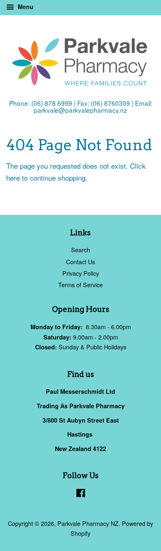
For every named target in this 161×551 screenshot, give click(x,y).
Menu (24, 6)
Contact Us (80, 261)
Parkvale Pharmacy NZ (87, 523)
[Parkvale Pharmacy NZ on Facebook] (80, 494)
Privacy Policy (80, 273)
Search (80, 249)
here (13, 177)
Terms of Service (80, 284)
